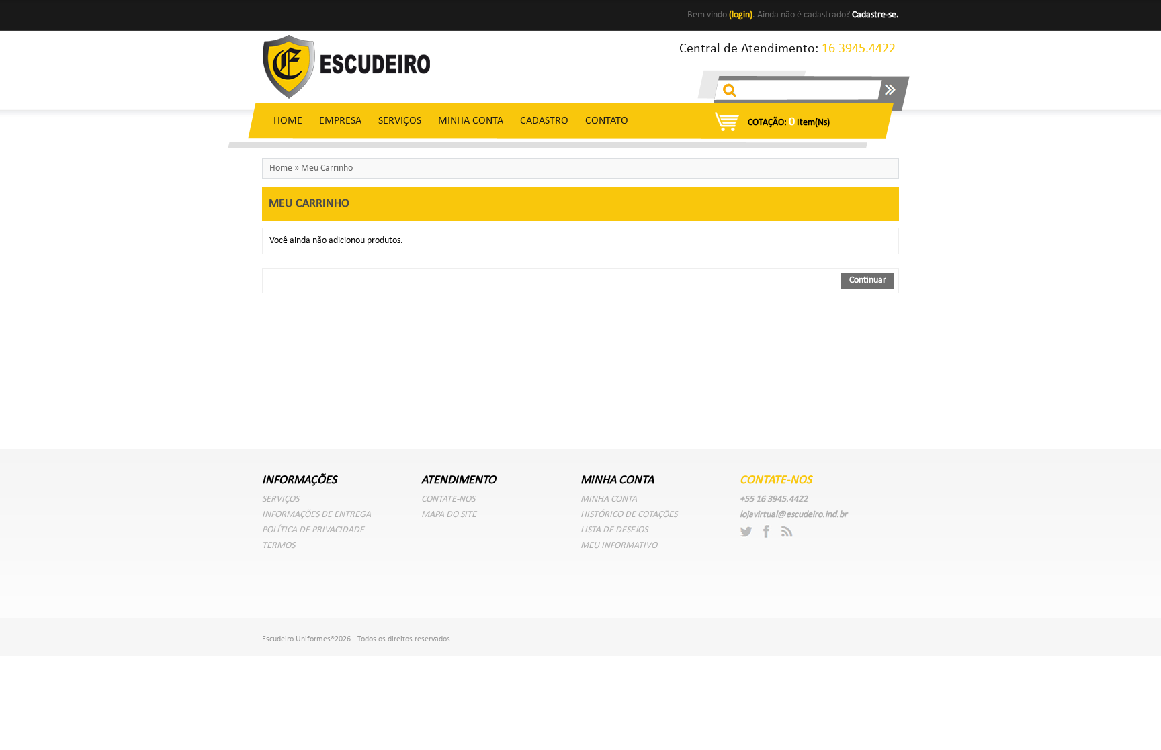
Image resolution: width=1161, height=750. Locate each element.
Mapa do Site (448, 515)
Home (287, 120)
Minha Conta (470, 120)
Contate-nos (448, 499)
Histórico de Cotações (628, 515)
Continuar (867, 280)
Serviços (399, 120)
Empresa (340, 120)
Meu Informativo (618, 546)
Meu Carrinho (327, 168)
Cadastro (544, 120)
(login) (740, 15)
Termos (278, 546)
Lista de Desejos (614, 530)
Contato (606, 120)
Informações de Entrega (316, 515)
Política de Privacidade (313, 530)
